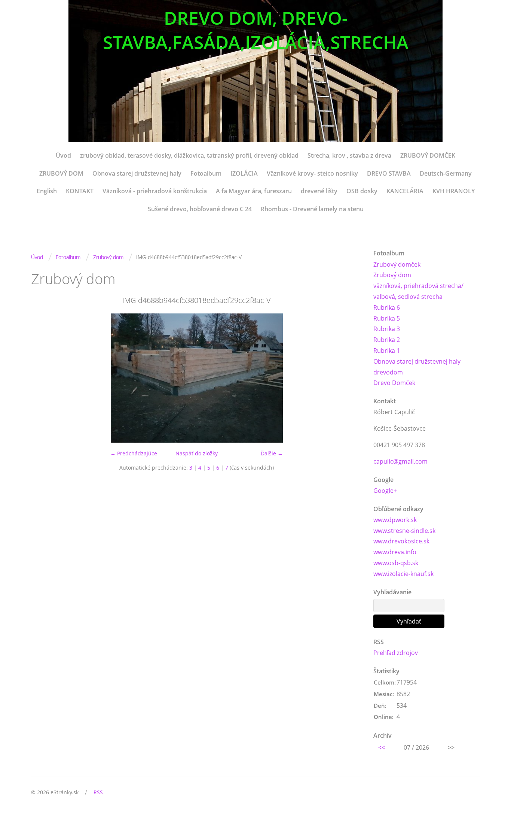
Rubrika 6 (386, 307)
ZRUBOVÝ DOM (61, 173)
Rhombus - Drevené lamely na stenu (312, 209)
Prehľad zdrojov (395, 653)
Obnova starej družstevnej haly (136, 173)
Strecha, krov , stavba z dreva (349, 155)
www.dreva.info (394, 552)
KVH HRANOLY (453, 191)
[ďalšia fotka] (350, 378)
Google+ (385, 490)
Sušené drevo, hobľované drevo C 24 (200, 209)
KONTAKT (80, 191)
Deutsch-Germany (446, 173)
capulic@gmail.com (400, 461)
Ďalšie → (272, 453)
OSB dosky (361, 191)
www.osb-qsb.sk (395, 563)
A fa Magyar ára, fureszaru (254, 191)
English (47, 191)
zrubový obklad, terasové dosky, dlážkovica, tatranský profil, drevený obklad (189, 155)
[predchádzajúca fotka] (43, 378)
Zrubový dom (108, 257)
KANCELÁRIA (404, 191)
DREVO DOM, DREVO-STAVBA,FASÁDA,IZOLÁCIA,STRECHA (256, 30)
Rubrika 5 (386, 318)
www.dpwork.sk (395, 520)
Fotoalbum (205, 173)
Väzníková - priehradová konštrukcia (154, 191)
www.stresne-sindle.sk (404, 531)
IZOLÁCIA (244, 173)
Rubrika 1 (386, 350)
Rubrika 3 (386, 329)
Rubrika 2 (386, 340)
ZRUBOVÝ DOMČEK (427, 155)
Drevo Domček (394, 383)
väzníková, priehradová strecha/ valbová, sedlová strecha (418, 291)
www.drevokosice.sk (401, 541)
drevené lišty (319, 191)
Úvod (63, 155)
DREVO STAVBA (389, 173)
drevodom (388, 372)
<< (381, 747)
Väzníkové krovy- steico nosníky (312, 173)
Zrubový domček (396, 264)
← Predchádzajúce (133, 453)
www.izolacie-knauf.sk (403, 574)
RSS (98, 792)
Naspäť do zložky (196, 453)
